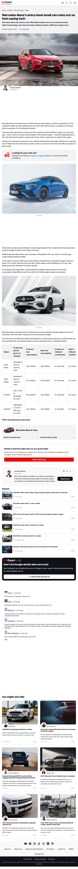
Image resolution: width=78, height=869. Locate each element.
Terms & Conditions (40, 859)
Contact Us (61, 849)
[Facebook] (30, 843)
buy (50, 156)
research (33, 156)
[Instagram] (34, 843)
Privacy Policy (28, 859)
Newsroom (18, 849)
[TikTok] (39, 843)
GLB (3, 135)
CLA (64, 132)
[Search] (67, 3)
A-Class (59, 132)
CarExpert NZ (39, 854)
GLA (68, 132)
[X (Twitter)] (43, 843)
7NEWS (70, 849)
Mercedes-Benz (19, 10)
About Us (8, 849)
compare (41, 156)
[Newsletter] (63, 3)
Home (4, 10)
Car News (10, 10)
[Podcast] (52, 843)
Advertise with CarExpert (34, 849)
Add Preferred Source (40, 577)
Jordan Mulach (15, 88)
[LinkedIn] (48, 843)
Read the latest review (48, 437)
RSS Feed (51, 859)
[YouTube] (25, 843)
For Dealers (50, 849)
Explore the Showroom (12, 437)
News (27, 10)
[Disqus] (39, 614)
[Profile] (71, 3)
